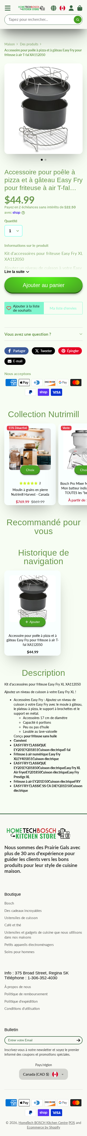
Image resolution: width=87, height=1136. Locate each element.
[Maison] (31, 8)
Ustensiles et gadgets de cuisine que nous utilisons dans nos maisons (43, 934)
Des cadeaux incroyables (23, 910)
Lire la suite (14, 271)
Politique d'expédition (21, 1001)
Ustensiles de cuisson (21, 918)
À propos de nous (17, 987)
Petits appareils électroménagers (29, 944)
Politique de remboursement (26, 994)
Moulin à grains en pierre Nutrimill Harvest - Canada (30, 464)
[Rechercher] (78, 20)
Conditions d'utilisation (22, 1008)
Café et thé (12, 925)
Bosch (9, 903)
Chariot (80, 8)
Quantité (10, 221)
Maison (9, 44)
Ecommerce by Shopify (43, 1127)
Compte (71, 8)
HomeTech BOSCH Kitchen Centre (43, 1123)
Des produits (29, 44)
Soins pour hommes (19, 952)
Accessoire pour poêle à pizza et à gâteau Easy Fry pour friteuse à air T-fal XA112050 (32, 612)
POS (72, 1123)
